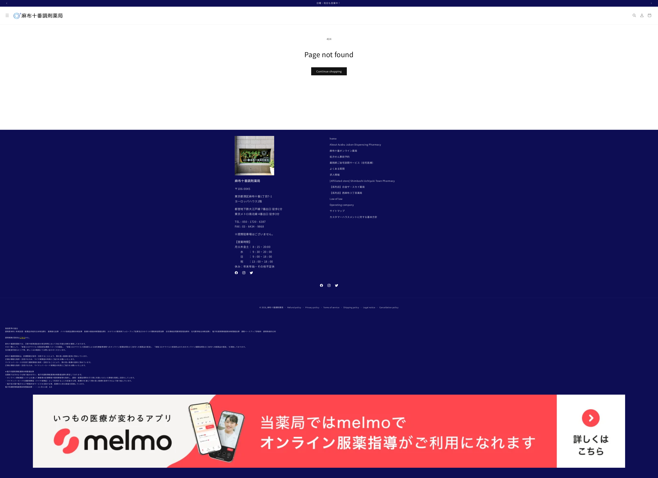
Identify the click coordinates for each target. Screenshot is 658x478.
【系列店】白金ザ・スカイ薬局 (347, 186)
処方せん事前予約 (340, 156)
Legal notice (369, 307)
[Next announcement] (651, 3)
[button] (7, 15)
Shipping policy (351, 307)
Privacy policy (312, 307)
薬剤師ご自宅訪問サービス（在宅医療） (352, 162)
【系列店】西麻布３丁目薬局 (346, 192)
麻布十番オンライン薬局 (343, 150)
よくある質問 (337, 168)
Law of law (336, 198)
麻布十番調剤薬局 (275, 307)
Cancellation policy (389, 307)
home (333, 138)
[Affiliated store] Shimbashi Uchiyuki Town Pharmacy (362, 181)
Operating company (342, 204)
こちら (22, 337)
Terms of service (331, 307)
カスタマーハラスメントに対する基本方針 (353, 217)
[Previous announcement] (6, 3)
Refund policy (294, 307)
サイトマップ (337, 210)
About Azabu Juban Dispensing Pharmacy (355, 144)
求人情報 (335, 174)
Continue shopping (329, 71)
